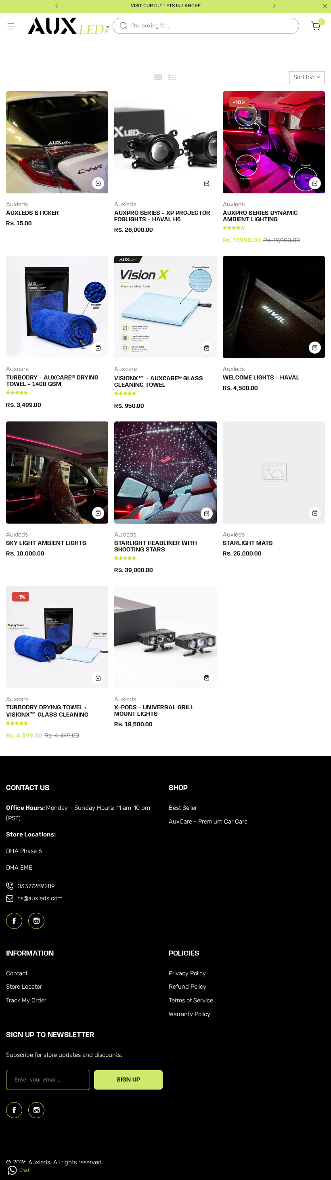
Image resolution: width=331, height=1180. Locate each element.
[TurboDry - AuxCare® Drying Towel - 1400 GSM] (57, 307)
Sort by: (303, 77)
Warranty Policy (189, 1014)
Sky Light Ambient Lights (46, 543)
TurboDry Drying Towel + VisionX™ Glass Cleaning (47, 711)
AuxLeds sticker (32, 213)
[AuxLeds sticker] (57, 142)
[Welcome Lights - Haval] (274, 307)
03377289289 (36, 886)
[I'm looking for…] (123, 26)
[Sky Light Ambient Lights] (57, 472)
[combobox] (206, 26)
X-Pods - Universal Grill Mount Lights (154, 710)
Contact (16, 973)
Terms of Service (191, 1000)
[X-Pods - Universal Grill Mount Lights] (165, 637)
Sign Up (128, 1080)
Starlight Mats (248, 543)
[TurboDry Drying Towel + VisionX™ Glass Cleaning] (57, 637)
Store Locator (24, 986)
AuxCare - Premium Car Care (208, 821)
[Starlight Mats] (274, 472)
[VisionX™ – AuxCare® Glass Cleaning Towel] (165, 307)
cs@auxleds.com (40, 898)
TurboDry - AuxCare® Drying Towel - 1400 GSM (52, 381)
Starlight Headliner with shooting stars (155, 546)
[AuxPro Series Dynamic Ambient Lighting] (274, 142)
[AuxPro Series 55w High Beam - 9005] (24, 1149)
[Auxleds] (68, 25)
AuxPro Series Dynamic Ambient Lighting (260, 216)
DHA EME (19, 867)
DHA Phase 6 (24, 851)
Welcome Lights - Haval (261, 378)
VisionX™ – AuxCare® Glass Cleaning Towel (158, 381)
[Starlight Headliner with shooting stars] (165, 472)
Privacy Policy (187, 973)
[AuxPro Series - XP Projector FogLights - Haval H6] (165, 142)
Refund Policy (187, 986)
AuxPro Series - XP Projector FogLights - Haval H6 (162, 216)
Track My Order (26, 1000)
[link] (133, 1140)
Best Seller (183, 807)
